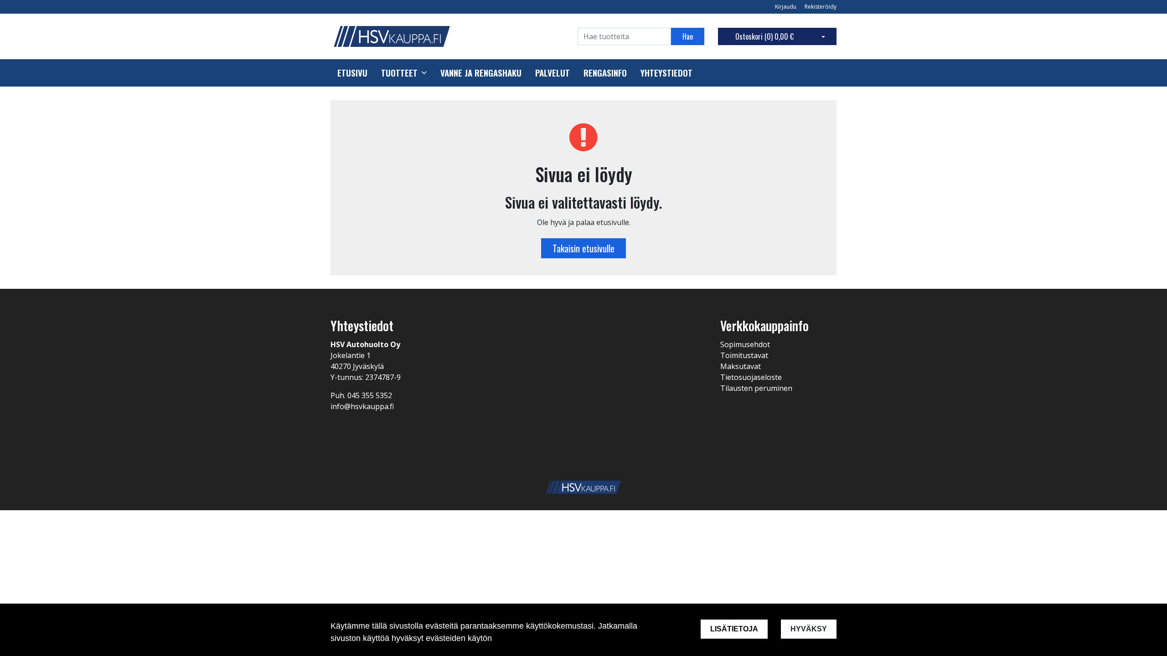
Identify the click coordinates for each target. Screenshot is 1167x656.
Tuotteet (399, 73)
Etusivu (352, 73)
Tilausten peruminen (756, 388)
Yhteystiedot (666, 73)
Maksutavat (740, 366)
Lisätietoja (734, 629)
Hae (687, 36)
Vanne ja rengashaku (481, 73)
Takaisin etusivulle (583, 248)
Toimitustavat (744, 355)
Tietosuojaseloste (751, 377)
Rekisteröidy (821, 6)
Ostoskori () (764, 36)
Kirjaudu (786, 6)
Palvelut (552, 73)
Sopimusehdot (745, 344)
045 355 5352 (369, 395)
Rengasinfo (605, 73)
